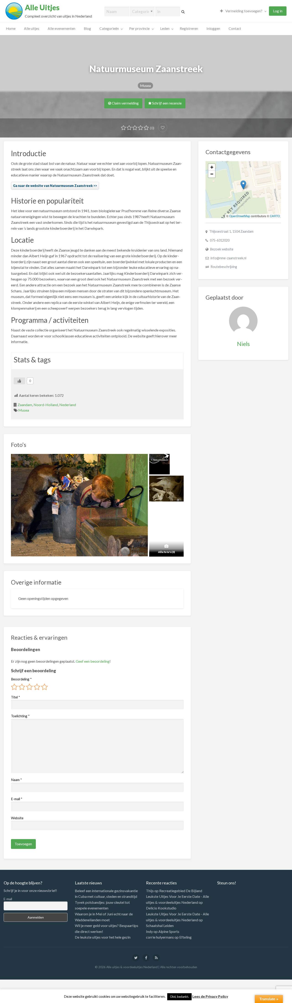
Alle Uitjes (42, 7)
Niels (243, 343)
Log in (277, 11)
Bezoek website (221, 249)
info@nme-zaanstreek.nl (228, 258)
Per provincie (139, 28)
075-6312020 (219, 240)
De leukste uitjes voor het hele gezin (102, 937)
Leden (164, 28)
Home (11, 28)
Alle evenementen (61, 28)
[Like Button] (19, 380)
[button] (243, 185)
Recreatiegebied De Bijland (180, 890)
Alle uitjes (31, 28)
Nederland (67, 404)
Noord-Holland (46, 404)
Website (17, 818)
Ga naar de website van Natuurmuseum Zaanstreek (53, 186)
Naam (16, 780)
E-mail (16, 799)
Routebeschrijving (224, 267)
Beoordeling (21, 679)
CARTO (275, 216)
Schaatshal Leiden (160, 925)
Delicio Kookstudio (161, 908)
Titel (15, 697)
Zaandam (25, 404)
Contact (235, 28)
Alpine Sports (168, 931)
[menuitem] (242, 11)
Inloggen (213, 28)
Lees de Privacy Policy (210, 996)
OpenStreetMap (239, 216)
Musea (145, 85)
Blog (87, 28)
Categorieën (109, 28)
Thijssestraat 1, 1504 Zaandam (231, 231)
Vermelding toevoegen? (243, 11)
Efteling (185, 937)
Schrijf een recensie (166, 103)
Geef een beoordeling (93, 661)
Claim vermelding (125, 103)
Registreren (189, 28)
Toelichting (20, 716)
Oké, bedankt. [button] (179, 996)
